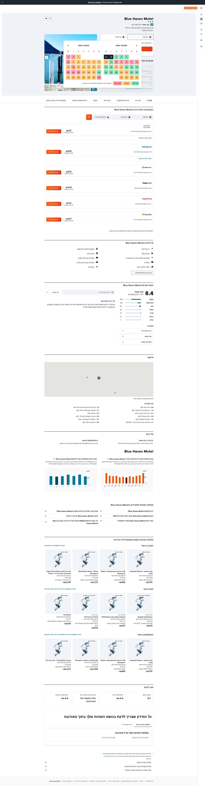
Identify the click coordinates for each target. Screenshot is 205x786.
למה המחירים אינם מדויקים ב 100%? (138, 770)
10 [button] (116, 62)
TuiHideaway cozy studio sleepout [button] (113, 617)
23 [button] (121, 72)
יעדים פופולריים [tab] (127, 724)
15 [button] (126, 67)
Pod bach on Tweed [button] (91, 617)
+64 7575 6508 (147, 30)
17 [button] (116, 67)
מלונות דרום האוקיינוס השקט (129, 781)
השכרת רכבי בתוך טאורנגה (140, 738)
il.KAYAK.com (149, 781)
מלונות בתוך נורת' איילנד (80, 781)
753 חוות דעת (136, 25)
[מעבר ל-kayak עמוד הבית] (190, 8)
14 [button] (132, 67)
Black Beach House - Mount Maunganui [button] (88, 572)
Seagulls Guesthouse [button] (145, 617)
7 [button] (131, 62)
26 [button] (106, 72)
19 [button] (106, 67)
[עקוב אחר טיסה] (201, 34)
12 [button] (106, 62)
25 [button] (111, 72)
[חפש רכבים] (201, 23)
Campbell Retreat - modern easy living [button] (141, 572)
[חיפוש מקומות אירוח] (201, 19)
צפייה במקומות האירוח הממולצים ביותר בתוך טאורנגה (62, 634)
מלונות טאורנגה (67, 781)
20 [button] (137, 72)
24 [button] (116, 72)
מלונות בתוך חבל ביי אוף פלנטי (97, 781)
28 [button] (132, 77)
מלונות (141, 781)
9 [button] (121, 62)
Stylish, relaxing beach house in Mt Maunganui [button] (113, 572)
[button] (2, 2)
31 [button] (68, 77)
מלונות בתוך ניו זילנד (113, 781)
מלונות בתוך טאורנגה (108, 738)
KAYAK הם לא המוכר (143, 762)
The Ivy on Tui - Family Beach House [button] (58, 660)
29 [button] (126, 77)
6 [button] (136, 62)
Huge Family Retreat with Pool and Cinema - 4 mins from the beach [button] (59, 572)
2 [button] (121, 57)
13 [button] (137, 67)
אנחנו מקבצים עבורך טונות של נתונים (138, 766)
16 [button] (121, 67)
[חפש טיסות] (201, 14)
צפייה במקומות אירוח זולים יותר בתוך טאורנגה (60, 589)
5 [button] (106, 57)
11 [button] (111, 62)
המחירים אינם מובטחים (110, 756)
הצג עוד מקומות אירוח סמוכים (54, 545)
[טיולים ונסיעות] (201, 40)
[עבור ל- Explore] (201, 29)
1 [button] (126, 57)
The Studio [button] (67, 615)
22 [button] (126, 72)
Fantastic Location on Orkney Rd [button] (86, 660)
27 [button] (137, 77)
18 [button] (111, 67)
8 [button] (126, 62)
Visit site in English (94, 2)
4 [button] (111, 57)
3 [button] (116, 57)
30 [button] (121, 77)
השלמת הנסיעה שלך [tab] (143, 724)
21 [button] (132, 72)
